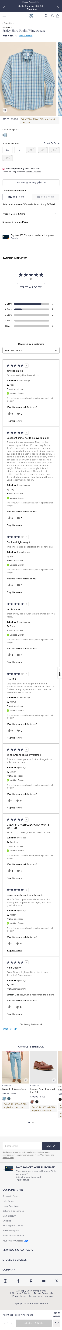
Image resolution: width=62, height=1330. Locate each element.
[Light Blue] (4, 1098)
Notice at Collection (21, 1293)
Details (14, 238)
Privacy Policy (8, 1157)
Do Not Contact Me (43, 1293)
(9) (16, 35)
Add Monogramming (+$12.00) (31, 182)
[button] (46, 15)
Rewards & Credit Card (18, 1249)
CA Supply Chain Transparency (31, 1291)
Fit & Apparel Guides (13, 1225)
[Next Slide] (58, 8)
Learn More (22, 1180)
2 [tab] (33, 1122)
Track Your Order (11, 1206)
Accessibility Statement (14, 1235)
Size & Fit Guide (51, 143)
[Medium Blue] (9, 1098)
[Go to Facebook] (18, 1281)
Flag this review (14, 420)
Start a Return (9, 1216)
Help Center (8, 1201)
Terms (47, 1155)
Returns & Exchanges (13, 1211)
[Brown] (32, 1101)
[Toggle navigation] (4, 15)
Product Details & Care (14, 213)
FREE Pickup (47, 196)
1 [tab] (29, 1122)
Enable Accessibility (31, 2)
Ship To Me (18, 196)
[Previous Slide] (4, 8)
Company (9, 1269)
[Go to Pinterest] (31, 1281)
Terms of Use (35, 1296)
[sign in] (52, 15)
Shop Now (32, 9)
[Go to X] (56, 1281)
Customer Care (13, 1189)
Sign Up (51, 1145)
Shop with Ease (10, 1196)
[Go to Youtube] (43, 1281)
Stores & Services (15, 1259)
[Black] (37, 1101)
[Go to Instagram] (5, 1281)
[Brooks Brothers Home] (31, 15)
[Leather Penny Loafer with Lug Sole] (43, 1067)
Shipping (7, 1220)
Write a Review (25, 35)
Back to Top (10, 1029)
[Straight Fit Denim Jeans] (15, 1067)
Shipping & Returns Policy (15, 221)
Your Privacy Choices (13, 1240)
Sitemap (49, 1296)
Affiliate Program (11, 1230)
